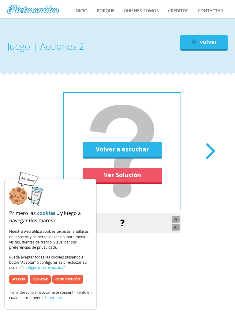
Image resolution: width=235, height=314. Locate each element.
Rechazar (40, 279)
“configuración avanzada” (43, 267)
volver (208, 41)
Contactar (210, 10)
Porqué (105, 10)
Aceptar (18, 279)
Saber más (53, 297)
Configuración (67, 279)
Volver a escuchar (122, 149)
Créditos (178, 10)
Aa (176, 227)
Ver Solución (122, 175)
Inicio (81, 10)
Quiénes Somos (141, 10)
